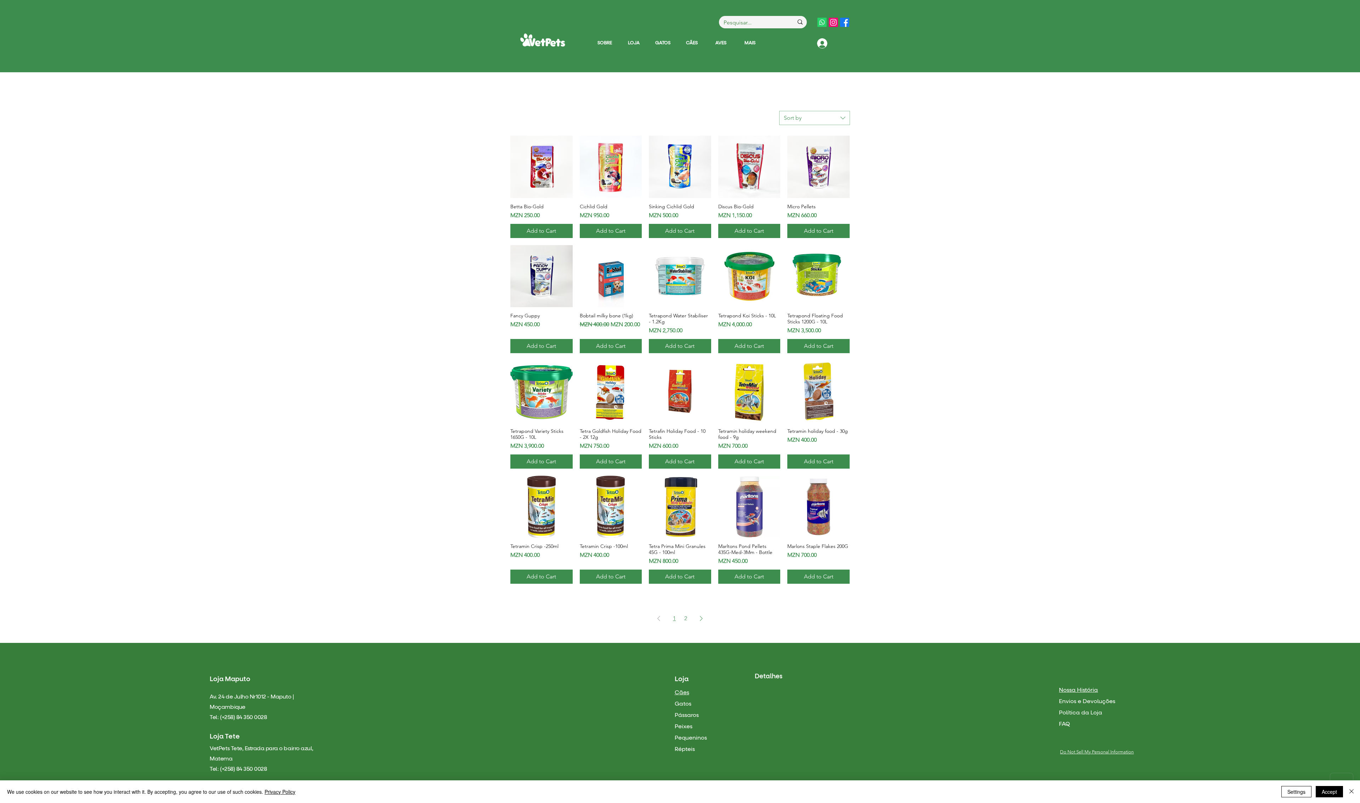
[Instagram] (833, 22)
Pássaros (687, 715)
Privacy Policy (280, 791)
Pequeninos (691, 738)
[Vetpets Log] (543, 40)
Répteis (685, 749)
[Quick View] (541, 167)
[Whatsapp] (822, 22)
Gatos (683, 704)
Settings (1296, 791)
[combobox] (814, 118)
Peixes (683, 726)
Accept (1329, 791)
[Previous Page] (658, 618)
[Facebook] (844, 22)
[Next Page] (701, 618)
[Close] (1351, 791)
